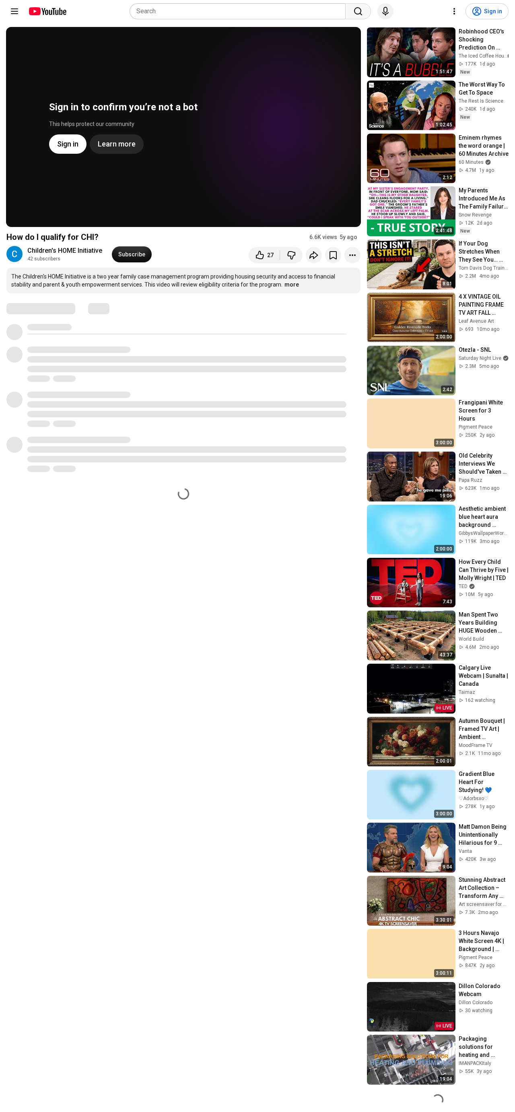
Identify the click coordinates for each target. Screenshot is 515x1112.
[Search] (358, 11)
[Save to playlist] (333, 255)
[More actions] (352, 255)
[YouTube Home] (47, 11)
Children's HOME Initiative (64, 250)
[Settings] (454, 11)
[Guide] (14, 11)
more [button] (291, 284)
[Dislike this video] (291, 255)
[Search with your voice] (385, 11)
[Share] (314, 255)
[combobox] (240, 11)
